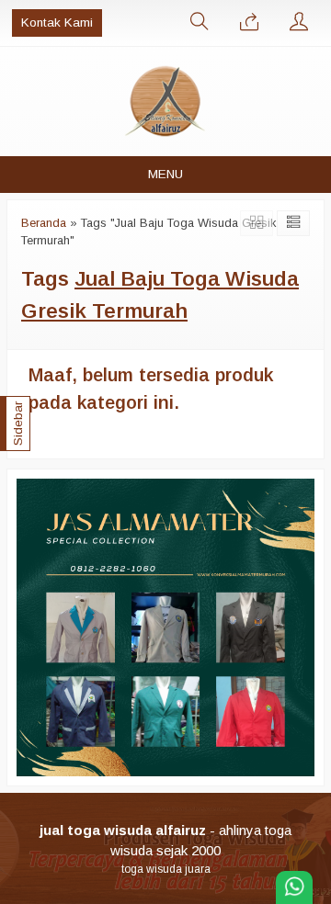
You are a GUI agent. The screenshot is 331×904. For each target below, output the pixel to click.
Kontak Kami (57, 22)
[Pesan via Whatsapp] (249, 23)
